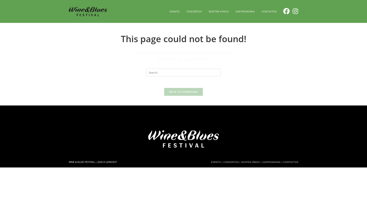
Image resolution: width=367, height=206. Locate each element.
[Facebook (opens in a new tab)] (286, 11)
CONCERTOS (231, 162)
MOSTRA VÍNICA (250, 162)
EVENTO (216, 162)
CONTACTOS (290, 162)
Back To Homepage (183, 91)
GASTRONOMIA (271, 162)
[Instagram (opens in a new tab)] (295, 11)
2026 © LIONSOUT (107, 162)
